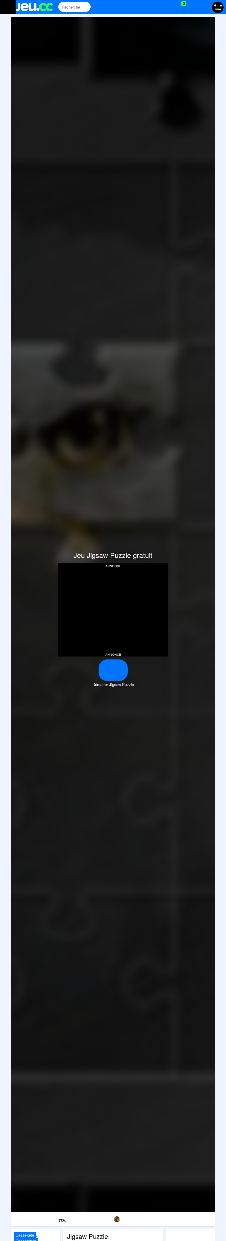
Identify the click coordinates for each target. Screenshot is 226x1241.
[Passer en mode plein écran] (200, 1218)
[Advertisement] (113, 609)
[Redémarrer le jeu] (25, 1218)
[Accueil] (37, 7)
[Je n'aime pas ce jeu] (45, 1219)
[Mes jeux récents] (157, 7)
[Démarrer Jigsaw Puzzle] (113, 670)
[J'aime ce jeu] (54, 1219)
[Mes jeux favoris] (169, 7)
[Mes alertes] (203, 7)
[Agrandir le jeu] (171, 1218)
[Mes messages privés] (192, 7)
